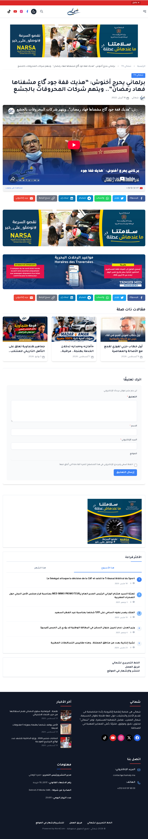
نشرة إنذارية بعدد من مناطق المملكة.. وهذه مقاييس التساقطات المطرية (92, 643)
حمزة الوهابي (35, 775)
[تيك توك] (9, 11)
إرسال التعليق (125, 472)
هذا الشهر (40, 568)
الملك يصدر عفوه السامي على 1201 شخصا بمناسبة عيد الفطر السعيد (95, 612)
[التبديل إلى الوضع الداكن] (33, 11)
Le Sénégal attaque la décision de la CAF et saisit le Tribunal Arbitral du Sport (91, 579)
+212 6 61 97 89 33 (126, 788)
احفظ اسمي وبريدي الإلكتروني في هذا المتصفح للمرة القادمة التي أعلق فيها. (96, 464)
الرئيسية (141, 66)
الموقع (133, 454)
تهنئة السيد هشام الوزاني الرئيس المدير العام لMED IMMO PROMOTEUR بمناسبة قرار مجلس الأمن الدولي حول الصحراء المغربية (72, 596)
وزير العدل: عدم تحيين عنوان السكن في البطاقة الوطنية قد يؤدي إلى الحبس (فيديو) (87, 628)
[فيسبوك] (27, 11)
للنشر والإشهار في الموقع (123, 671)
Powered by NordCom (53, 829)
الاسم (133, 426)
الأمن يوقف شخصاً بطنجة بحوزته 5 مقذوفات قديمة (35, 727)
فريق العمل (132, 667)
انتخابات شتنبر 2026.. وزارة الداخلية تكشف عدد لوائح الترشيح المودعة (34, 740)
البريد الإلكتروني (128, 440)
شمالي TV (126, 66)
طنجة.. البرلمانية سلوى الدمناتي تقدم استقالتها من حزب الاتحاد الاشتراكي (34, 713)
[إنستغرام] (21, 11)
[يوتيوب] (15, 11)
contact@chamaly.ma (124, 775)
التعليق (132, 397)
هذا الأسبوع (107, 568)
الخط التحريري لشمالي (126, 663)
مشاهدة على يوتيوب (14, 188)
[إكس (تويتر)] (129, 737)
